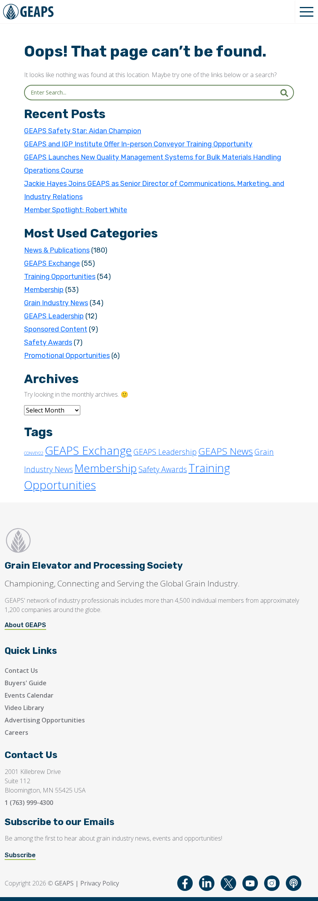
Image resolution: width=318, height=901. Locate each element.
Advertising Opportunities (45, 720)
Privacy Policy (99, 883)
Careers (16, 732)
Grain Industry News (56, 303)
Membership (44, 289)
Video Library (24, 707)
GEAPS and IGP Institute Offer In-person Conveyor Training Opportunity (138, 144)
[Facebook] (185, 883)
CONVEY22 (33, 453)
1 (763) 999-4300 (29, 802)
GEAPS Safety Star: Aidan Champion (82, 131)
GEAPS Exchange (52, 263)
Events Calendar (29, 695)
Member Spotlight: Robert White (75, 210)
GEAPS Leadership (54, 316)
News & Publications (57, 250)
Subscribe (20, 855)
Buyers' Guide (26, 683)
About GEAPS (25, 625)
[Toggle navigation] (306, 11)
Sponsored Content (55, 329)
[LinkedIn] (206, 883)
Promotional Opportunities (67, 355)
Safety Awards (48, 342)
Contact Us (21, 670)
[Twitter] (228, 883)
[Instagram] (272, 883)
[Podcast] (293, 883)
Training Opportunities (59, 276)
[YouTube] (250, 883)
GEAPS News (225, 451)
